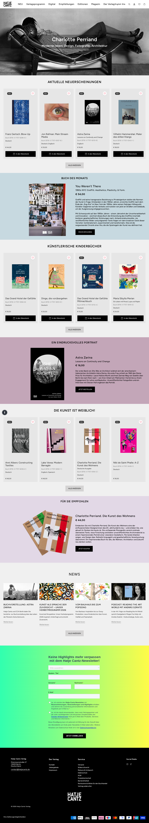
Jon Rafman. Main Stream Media (54, 135)
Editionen (83, 4)
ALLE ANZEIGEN (74, 633)
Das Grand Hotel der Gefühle (20, 298)
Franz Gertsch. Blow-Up (17, 134)
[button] (4, 412)
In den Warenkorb (22, 154)
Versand (81, 765)
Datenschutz (82, 773)
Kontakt (52, 765)
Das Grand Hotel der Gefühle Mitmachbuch (92, 300)
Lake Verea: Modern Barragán (51, 464)
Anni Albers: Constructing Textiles (18, 464)
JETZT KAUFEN (84, 549)
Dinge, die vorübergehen (54, 298)
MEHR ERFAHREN (85, 232)
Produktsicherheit (84, 778)
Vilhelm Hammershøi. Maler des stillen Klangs (127, 135)
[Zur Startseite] (10, 4)
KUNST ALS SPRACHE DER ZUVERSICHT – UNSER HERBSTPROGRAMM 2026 (53, 607)
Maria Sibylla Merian (123, 298)
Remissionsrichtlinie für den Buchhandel (92, 784)
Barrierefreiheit (83, 781)
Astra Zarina (83, 134)
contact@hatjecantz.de (20, 769)
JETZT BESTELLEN (85, 389)
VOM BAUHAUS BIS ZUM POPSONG (88, 606)
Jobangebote (54, 767)
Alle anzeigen (74, 165)
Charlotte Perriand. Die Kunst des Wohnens (89, 464)
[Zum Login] (134, 4)
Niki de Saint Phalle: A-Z (126, 462)
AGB (79, 775)
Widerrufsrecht (83, 767)
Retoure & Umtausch (85, 770)
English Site (120, 4)
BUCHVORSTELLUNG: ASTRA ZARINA (18, 606)
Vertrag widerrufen (85, 786)
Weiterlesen (8, 622)
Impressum (53, 770)
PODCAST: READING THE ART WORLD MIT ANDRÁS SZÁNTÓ (126, 606)
